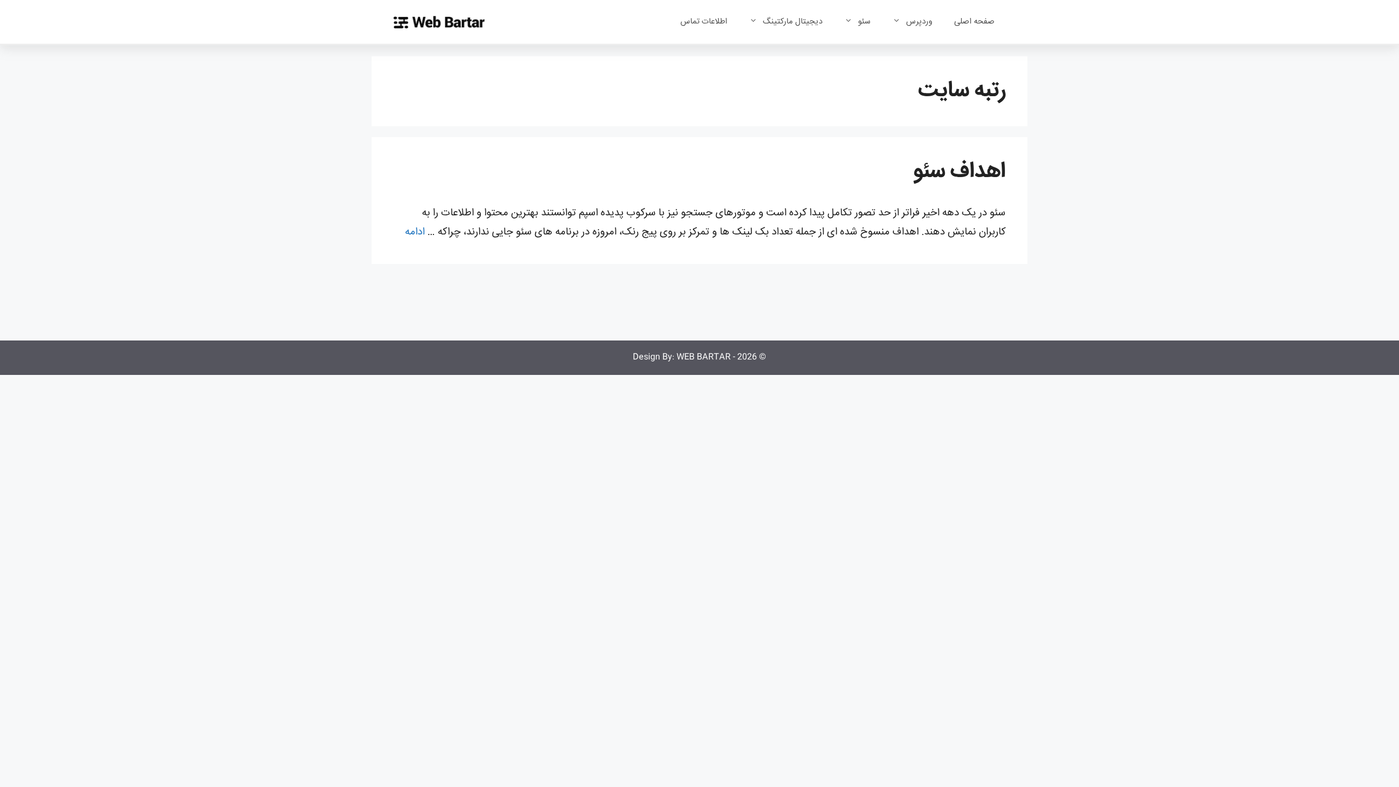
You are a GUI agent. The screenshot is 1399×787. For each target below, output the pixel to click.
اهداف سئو (959, 172)
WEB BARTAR (704, 357)
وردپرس (919, 21)
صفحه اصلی (974, 21)
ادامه (415, 232)
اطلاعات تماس (703, 21)
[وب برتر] (439, 22)
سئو (864, 21)
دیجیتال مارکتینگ (792, 21)
